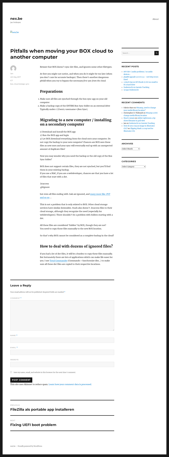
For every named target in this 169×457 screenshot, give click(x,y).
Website (14, 360)
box (11, 84)
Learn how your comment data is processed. (70, 384)
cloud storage (19, 84)
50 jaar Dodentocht (131, 90)
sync (27, 84)
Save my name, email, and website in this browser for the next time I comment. (45, 372)
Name (13, 335)
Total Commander (58, 260)
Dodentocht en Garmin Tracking (136, 87)
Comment (16, 298)
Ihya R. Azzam (129, 118)
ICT (11, 80)
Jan (11, 74)
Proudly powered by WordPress (30, 446)
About (156, 19)
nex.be (16, 18)
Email (14, 348)
